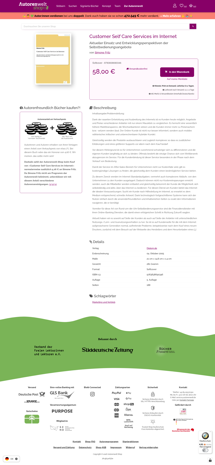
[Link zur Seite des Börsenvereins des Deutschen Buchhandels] (183, 431)
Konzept (106, 6)
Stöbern (60, 6)
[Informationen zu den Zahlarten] (116, 394)
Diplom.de (152, 248)
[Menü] (210, 432)
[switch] (205, 450)
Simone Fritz (102, 52)
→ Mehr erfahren (170, 15)
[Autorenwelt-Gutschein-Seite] (32, 422)
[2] (53, 184)
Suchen (73, 6)
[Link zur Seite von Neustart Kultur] (183, 414)
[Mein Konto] (175, 6)
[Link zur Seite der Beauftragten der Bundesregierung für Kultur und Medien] (183, 426)
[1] (50, 184)
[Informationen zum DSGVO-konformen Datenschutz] (153, 409)
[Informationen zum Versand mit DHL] (32, 402)
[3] (55, 184)
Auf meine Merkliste (177, 79)
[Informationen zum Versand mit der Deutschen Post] (32, 395)
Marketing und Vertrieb (103, 302)
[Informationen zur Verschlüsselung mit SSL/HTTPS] (153, 395)
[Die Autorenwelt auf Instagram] (92, 395)
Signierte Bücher (89, 6)
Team (118, 6)
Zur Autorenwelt (133, 6)
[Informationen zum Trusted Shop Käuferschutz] (153, 423)
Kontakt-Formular (187, 400)
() (185, 6)
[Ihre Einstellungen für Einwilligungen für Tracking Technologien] (210, 460)
